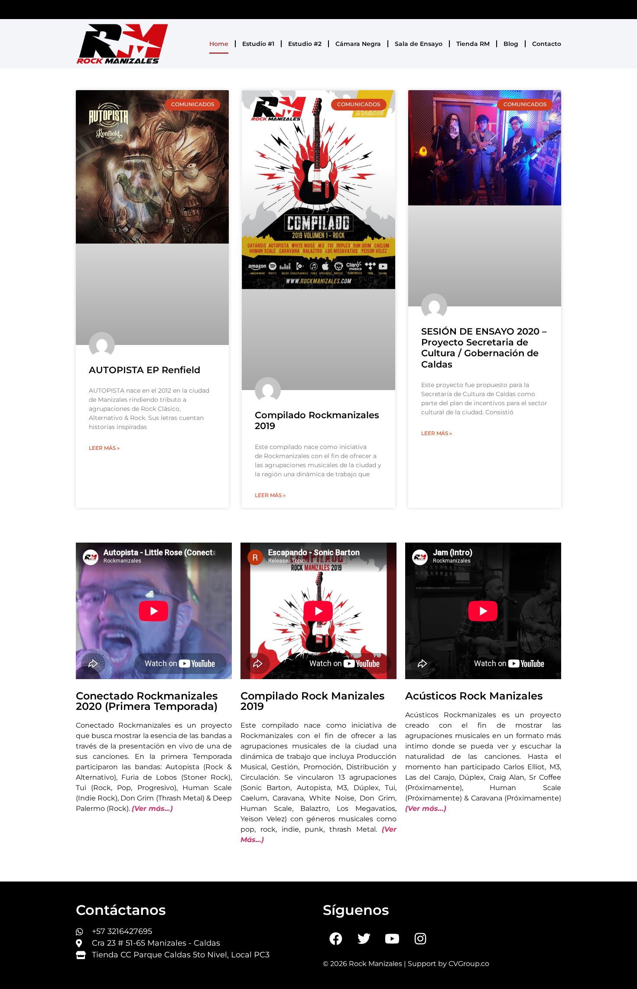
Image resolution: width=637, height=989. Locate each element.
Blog (511, 44)
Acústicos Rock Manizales (474, 696)
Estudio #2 (305, 44)
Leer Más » (104, 448)
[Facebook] (336, 939)
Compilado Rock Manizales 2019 (312, 701)
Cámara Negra (358, 44)
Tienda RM (473, 44)
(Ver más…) (152, 808)
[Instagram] (420, 939)
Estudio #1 (258, 44)
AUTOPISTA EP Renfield (144, 369)
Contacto (546, 44)
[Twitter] (364, 939)
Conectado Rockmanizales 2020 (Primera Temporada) (147, 701)
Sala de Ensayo (418, 44)
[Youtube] (392, 939)
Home (218, 44)
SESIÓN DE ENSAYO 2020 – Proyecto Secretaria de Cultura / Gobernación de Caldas (484, 348)
